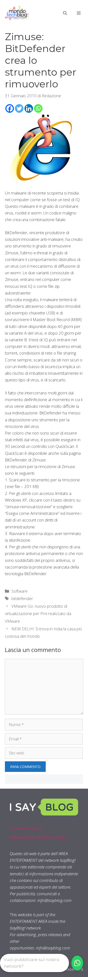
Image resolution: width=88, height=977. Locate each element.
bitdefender (22, 598)
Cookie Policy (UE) (26, 828)
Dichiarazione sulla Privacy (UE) (37, 837)
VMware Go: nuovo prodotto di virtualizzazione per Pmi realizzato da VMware (38, 613)
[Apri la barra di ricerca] (65, 13)
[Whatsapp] (38, 108)
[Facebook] (9, 108)
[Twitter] (19, 108)
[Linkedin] (28, 108)
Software (19, 591)
